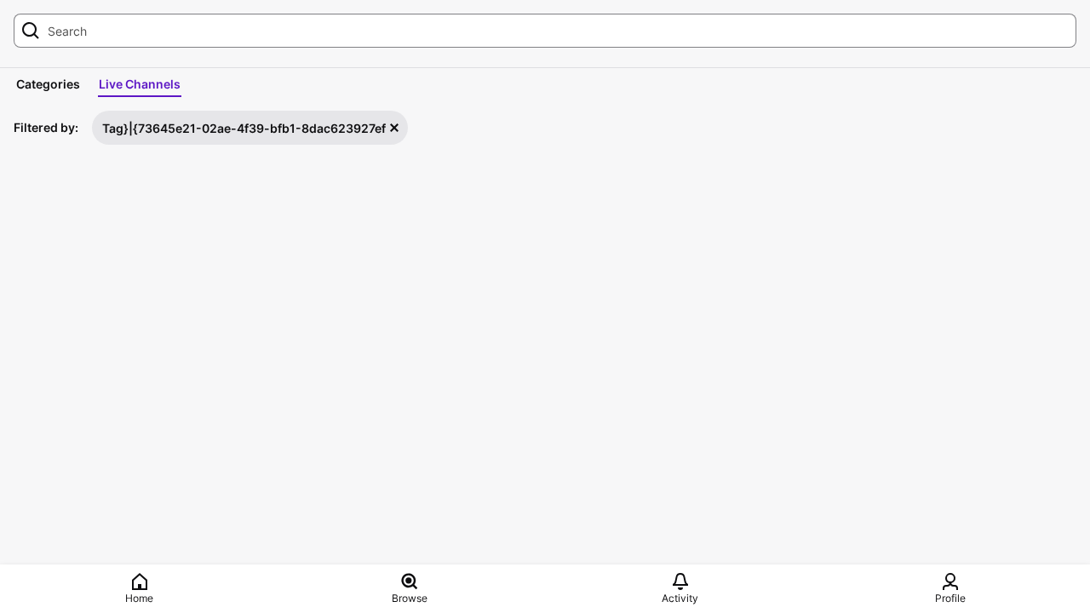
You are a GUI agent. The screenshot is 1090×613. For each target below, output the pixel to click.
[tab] (48, 84)
